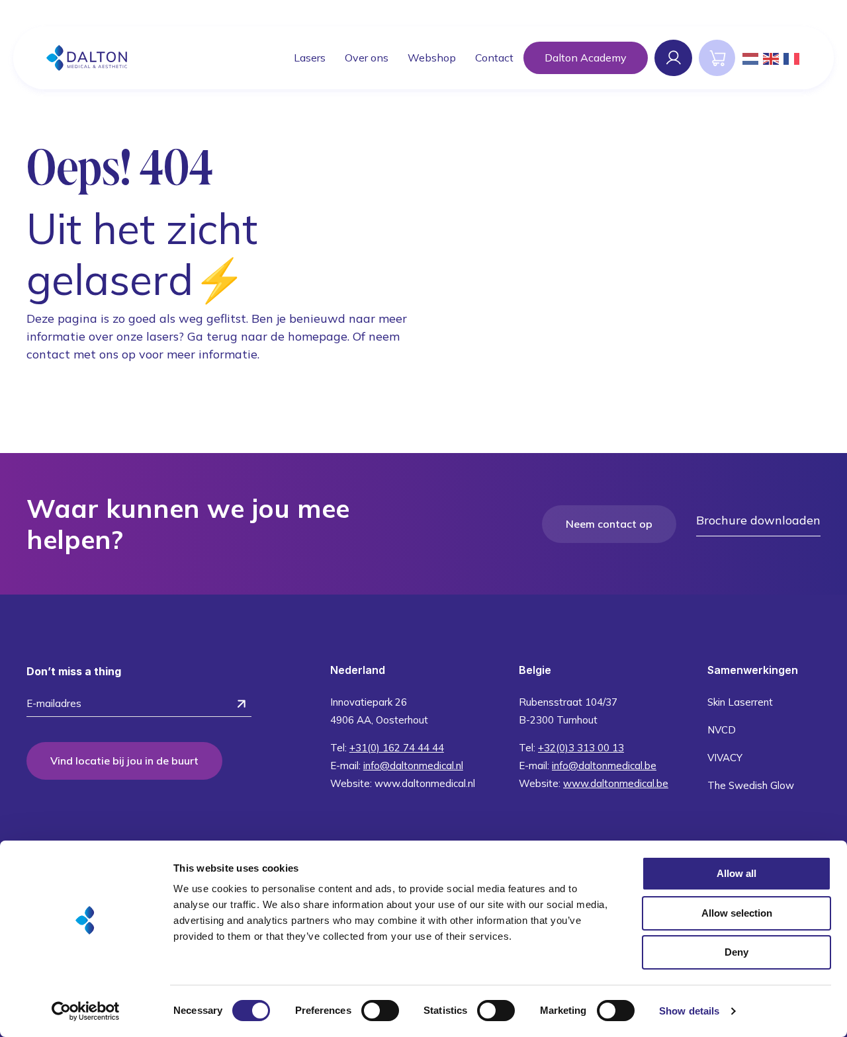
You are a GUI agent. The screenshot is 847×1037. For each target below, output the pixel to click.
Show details (689, 1010)
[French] (792, 58)
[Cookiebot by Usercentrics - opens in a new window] (86, 1011)
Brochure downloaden (758, 520)
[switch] (380, 1010)
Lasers (310, 57)
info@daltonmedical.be (604, 765)
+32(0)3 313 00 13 (581, 747)
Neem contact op (609, 523)
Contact (494, 57)
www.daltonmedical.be (615, 783)
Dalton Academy (586, 57)
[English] (771, 58)
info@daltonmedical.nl (413, 765)
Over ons (366, 57)
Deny (736, 952)
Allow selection (736, 913)
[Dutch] (751, 58)
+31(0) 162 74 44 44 (396, 747)
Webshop (432, 57)
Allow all (736, 873)
